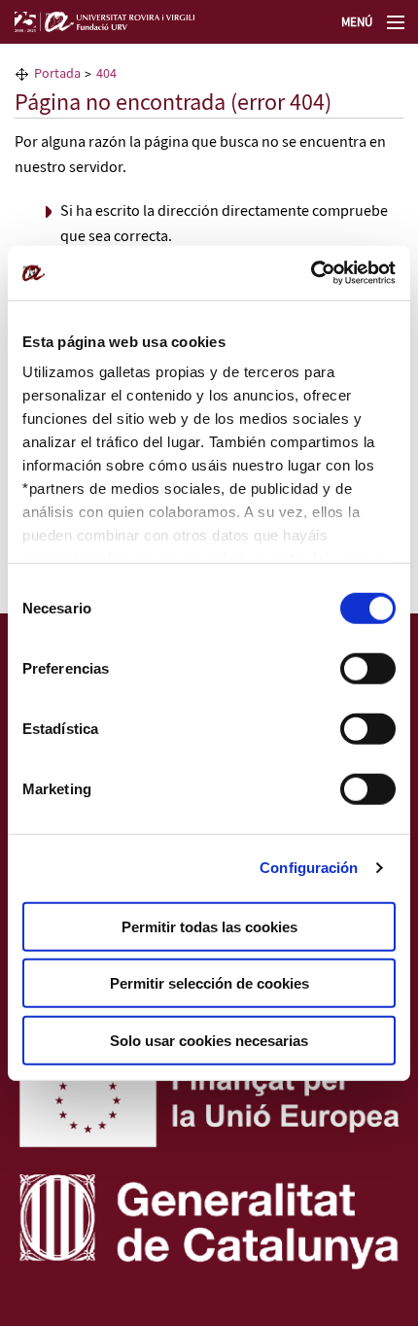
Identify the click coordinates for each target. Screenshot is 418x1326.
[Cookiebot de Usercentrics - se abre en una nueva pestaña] (311, 273)
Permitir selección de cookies (209, 983)
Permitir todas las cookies (209, 926)
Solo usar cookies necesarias (209, 1039)
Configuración (309, 867)
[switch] (368, 667)
